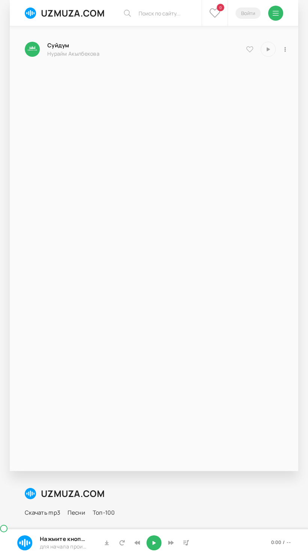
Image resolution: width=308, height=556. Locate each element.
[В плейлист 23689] (285, 49)
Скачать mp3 (42, 513)
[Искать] (127, 13)
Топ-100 (104, 513)
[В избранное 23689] (249, 49)
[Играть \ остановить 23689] (268, 49)
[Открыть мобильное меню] (275, 13)
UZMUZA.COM (73, 13)
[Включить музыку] (154, 542)
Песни (76, 513)
